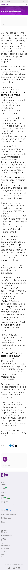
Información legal (4, 560)
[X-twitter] (16, 568)
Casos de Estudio (4, 553)
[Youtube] (19, 568)
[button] (25, 19)
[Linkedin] (9, 568)
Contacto (3, 558)
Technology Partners (5, 548)
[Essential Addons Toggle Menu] (26, 4)
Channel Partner (4, 546)
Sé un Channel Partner (5, 545)
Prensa (2, 554)
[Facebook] (11, 568)
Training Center (4, 551)
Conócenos (3, 556)
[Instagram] (14, 568)
